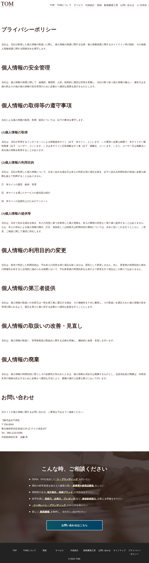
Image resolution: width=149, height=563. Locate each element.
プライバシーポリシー (134, 552)
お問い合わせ (104, 550)
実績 (44, 550)
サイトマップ (119, 550)
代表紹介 (74, 550)
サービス (59, 550)
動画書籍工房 (89, 550)
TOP (15, 550)
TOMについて (29, 550)
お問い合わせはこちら (74, 525)
